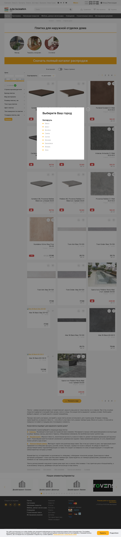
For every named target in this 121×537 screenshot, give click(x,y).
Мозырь (47, 146)
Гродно (47, 137)
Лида (46, 150)
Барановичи (49, 143)
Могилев (48, 140)
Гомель (47, 133)
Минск (47, 123)
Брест (47, 127)
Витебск (48, 130)
